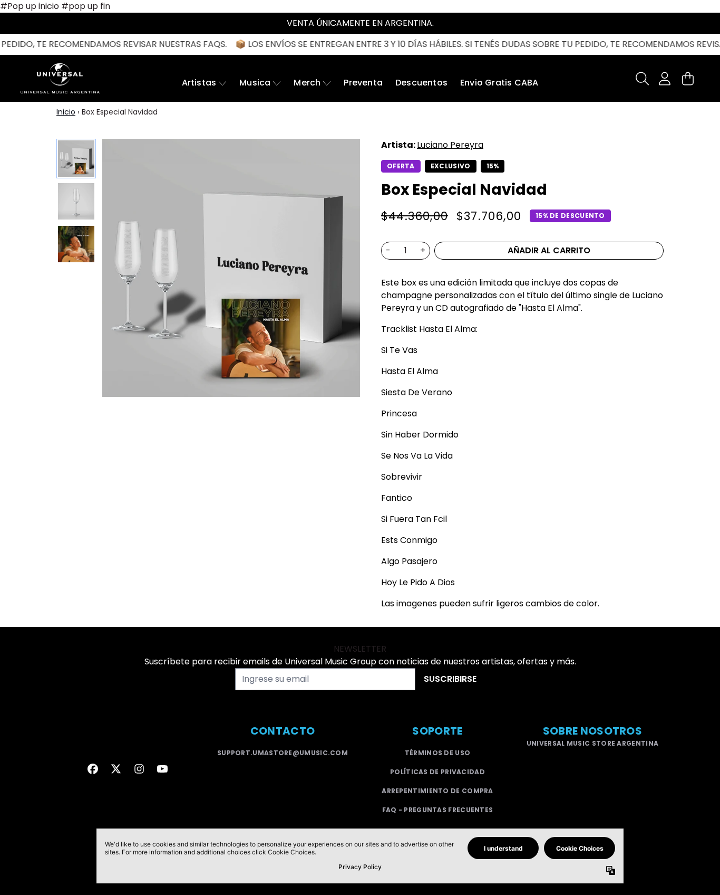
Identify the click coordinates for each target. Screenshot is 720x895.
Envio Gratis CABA (499, 83)
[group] (76, 158)
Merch (307, 83)
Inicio (65, 112)
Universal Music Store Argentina (592, 743)
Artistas (199, 83)
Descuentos (421, 83)
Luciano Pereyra (450, 145)
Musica (254, 83)
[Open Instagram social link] (139, 768)
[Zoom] (231, 268)
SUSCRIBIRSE (450, 679)
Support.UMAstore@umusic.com (282, 752)
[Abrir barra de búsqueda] (641, 78)
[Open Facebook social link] (92, 768)
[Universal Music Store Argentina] (60, 78)
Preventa (363, 83)
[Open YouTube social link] (162, 768)
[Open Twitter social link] (116, 768)
